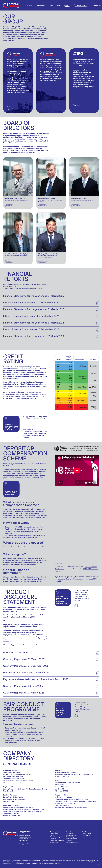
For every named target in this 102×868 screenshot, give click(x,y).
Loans (51, 5)
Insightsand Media (67, 6)
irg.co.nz (77, 105)
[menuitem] (29, 5)
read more (9, 206)
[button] (18, 176)
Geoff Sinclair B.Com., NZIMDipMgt (16, 254)
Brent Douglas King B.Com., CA (15, 198)
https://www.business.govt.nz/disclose (35, 432)
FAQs (58, 5)
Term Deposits (40, 5)
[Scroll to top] (98, 864)
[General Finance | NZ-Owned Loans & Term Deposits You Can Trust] (11, 5)
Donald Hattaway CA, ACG (46, 198)
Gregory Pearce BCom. (78, 198)
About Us (29, 5)
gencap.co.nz (13, 108)
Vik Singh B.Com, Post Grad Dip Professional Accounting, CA (48, 254)
